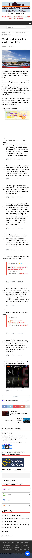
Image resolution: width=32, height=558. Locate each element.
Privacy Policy (7, 444)
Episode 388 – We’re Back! (9, 521)
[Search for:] (16, 27)
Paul (14, 46)
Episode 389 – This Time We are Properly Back (15, 518)
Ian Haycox (21, 553)
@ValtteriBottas (16, 267)
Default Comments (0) (7, 436)
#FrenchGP (25, 267)
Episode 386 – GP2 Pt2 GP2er (10, 527)
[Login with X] (7, 447)
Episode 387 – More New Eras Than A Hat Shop (15, 524)
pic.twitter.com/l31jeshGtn (15, 269)
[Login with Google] (10, 447)
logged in (12, 438)
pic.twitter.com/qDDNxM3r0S (16, 323)
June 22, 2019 (6, 46)
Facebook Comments (19, 436)
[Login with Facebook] (3, 447)
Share (13, 159)
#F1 (20, 321)
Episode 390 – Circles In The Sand (11, 515)
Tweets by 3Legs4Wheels (9, 480)
